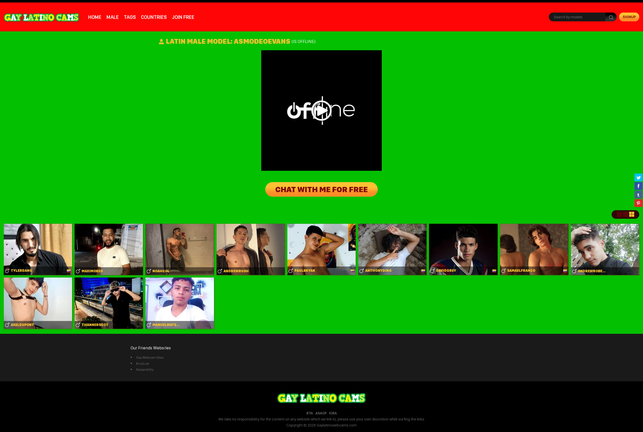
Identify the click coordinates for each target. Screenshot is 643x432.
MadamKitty (144, 369)
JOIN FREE (183, 17)
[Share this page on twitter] (638, 177)
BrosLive (142, 363)
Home (94, 17)
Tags (130, 17)
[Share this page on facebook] (638, 186)
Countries (154, 17)
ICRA (333, 413)
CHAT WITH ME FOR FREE (321, 189)
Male (112, 17)
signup (629, 17)
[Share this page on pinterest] (638, 203)
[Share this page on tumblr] (638, 194)
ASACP (321, 413)
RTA (309, 413)
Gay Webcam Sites (150, 357)
